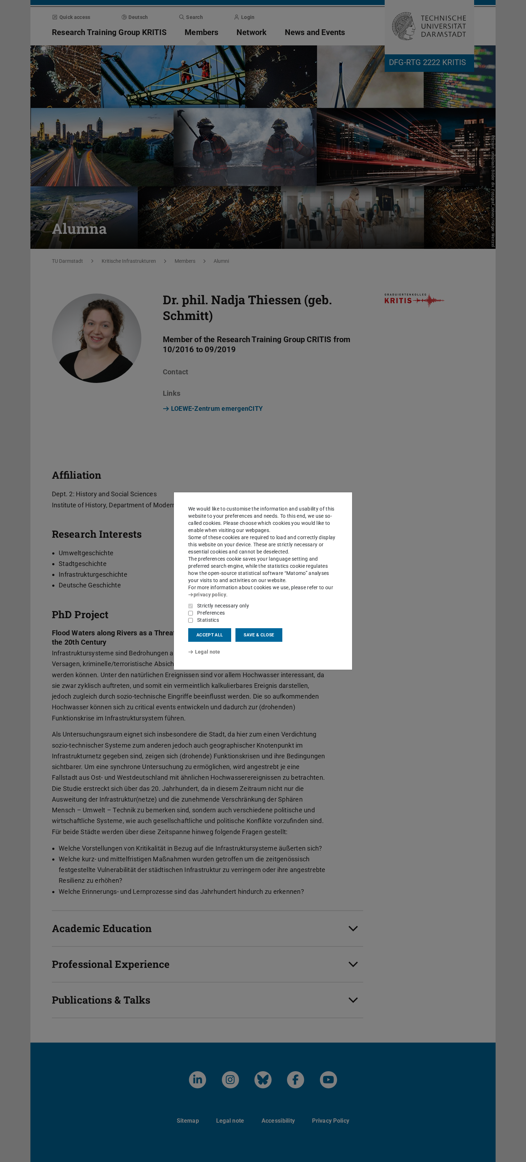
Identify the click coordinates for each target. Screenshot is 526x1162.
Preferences (211, 613)
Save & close (259, 634)
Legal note (207, 652)
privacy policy (210, 594)
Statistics (208, 620)
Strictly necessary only (223, 606)
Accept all (209, 634)
